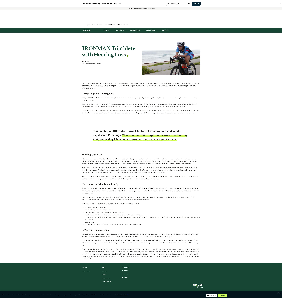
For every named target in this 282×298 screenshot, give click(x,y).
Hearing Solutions (135, 30)
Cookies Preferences (211, 295)
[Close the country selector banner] (280, 3)
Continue (196, 3)
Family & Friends (150, 30)
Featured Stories (119, 30)
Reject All (223, 295)
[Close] (280, 8)
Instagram (126, 270)
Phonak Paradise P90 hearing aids (147, 188)
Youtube (126, 277)
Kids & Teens (165, 30)
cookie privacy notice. (122, 295)
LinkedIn (126, 274)
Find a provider (132, 8)
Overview (106, 30)
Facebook (126, 267)
